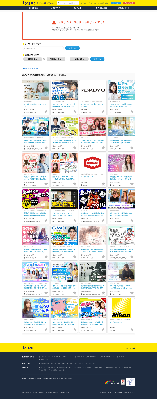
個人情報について (43, 392)
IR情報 (29, 392)
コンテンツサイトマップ (89, 363)
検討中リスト (68, 356)
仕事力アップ (73, 363)
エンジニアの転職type (48, 367)
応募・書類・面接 (59, 363)
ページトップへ (128, 348)
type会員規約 (52, 392)
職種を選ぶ (32, 59)
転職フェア (80, 356)
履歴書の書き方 (93, 356)
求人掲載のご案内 (103, 3)
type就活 (43, 370)
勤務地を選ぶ (55, 59)
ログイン (116, 3)
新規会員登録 (129, 3)
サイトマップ (86, 3)
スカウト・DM (45, 356)
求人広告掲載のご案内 (63, 392)
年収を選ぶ (79, 59)
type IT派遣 (127, 367)
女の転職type (63, 367)
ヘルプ (94, 3)
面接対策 (121, 356)
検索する (72, 48)
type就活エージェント (57, 370)
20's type (88, 367)
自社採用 (35, 392)
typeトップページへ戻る (30, 68)
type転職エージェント (113, 367)
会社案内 (24, 392)
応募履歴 (57, 356)
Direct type (98, 367)
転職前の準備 (45, 363)
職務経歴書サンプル (108, 356)
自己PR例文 (44, 359)
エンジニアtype (76, 367)
